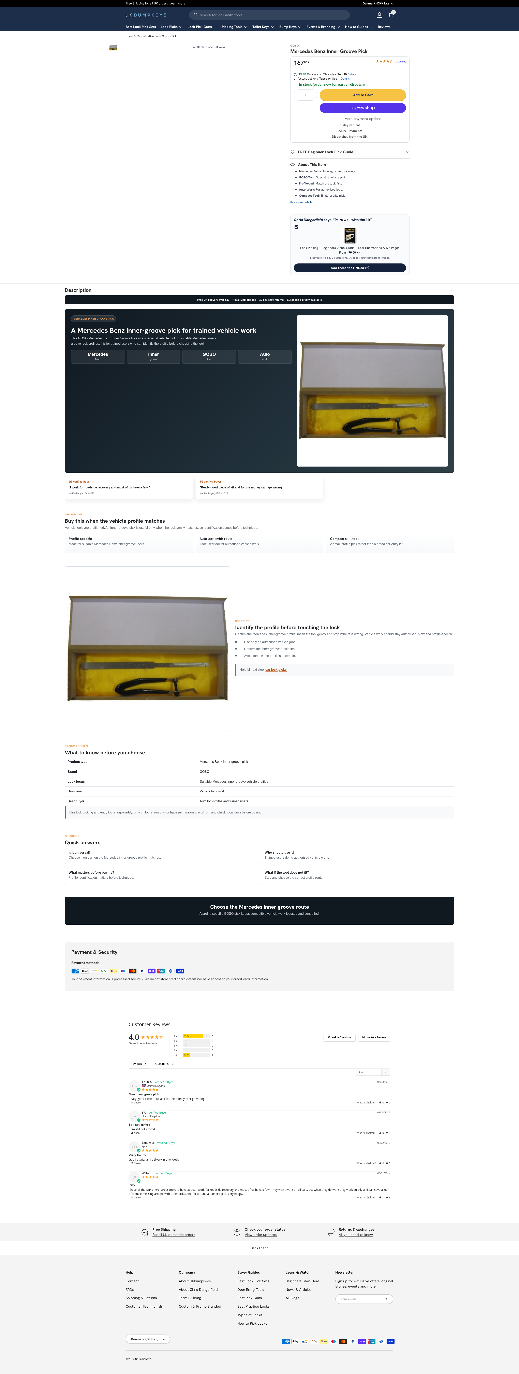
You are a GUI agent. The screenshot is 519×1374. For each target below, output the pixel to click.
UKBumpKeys (143, 1359)
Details (352, 74)
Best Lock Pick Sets (141, 27)
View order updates (261, 1234)
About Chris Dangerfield (198, 1289)
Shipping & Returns (141, 1298)
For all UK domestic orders (173, 1234)
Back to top (259, 1248)
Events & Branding (321, 27)
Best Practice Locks (253, 1306)
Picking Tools (232, 27)
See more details (302, 202)
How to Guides (356, 27)
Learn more (177, 3)
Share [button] (137, 1102)
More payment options (363, 118)
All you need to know (356, 1234)
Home (129, 36)
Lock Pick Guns (200, 27)
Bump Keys (288, 27)
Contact (132, 1281)
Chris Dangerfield (308, 219)
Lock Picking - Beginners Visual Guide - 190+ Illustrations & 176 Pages (350, 248)
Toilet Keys (260, 27)
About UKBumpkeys (195, 1281)
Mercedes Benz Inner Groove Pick (156, 36)
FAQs (130, 1289)
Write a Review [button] (376, 1037)
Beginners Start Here (302, 1281)
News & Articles (299, 1289)
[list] (113, 48)
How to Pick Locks (252, 1323)
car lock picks (276, 669)
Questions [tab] (162, 1064)
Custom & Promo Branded (200, 1306)
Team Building (190, 1298)
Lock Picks (169, 27)
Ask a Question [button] (341, 1037)
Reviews (384, 27)
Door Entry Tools (250, 1289)
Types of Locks (249, 1315)
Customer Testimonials (144, 1306)
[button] (381, 1102)
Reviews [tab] (136, 1064)
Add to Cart (363, 95)
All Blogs (292, 1298)
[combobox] (269, 15)
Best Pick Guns (249, 1298)
